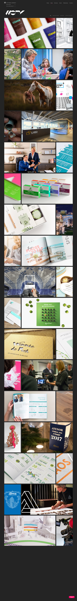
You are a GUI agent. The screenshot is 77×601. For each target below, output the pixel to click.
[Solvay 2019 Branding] (30, 406)
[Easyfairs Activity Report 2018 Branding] (47, 313)
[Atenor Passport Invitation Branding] (12, 499)
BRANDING (62, 15)
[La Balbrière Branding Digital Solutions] (12, 64)
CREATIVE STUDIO (56, 15)
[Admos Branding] (12, 188)
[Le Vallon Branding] (64, 406)
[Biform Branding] (47, 188)
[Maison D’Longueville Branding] (64, 33)
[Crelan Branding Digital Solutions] (12, 250)
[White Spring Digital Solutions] (30, 95)
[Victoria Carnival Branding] (12, 375)
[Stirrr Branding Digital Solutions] (30, 33)
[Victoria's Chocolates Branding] (64, 281)
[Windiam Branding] (12, 126)
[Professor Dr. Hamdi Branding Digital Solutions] (30, 157)
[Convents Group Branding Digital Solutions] (47, 499)
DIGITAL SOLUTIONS (68, 15)
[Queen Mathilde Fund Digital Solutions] (47, 64)
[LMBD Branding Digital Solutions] (47, 126)
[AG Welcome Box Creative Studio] (30, 219)
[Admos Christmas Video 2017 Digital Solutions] (64, 530)
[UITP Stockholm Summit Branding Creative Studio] (30, 281)
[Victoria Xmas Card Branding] (12, 437)
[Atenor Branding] (64, 219)
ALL (50, 15)
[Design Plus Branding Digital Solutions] (64, 95)
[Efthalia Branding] (64, 344)
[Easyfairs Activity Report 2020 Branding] (30, 468)
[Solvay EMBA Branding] (64, 157)
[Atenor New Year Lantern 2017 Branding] (47, 437)
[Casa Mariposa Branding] (47, 250)
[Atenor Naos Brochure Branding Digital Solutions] (64, 468)
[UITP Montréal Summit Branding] (30, 530)
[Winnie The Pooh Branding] (30, 344)
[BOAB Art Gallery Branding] (12, 313)
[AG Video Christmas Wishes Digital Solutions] (47, 375)
